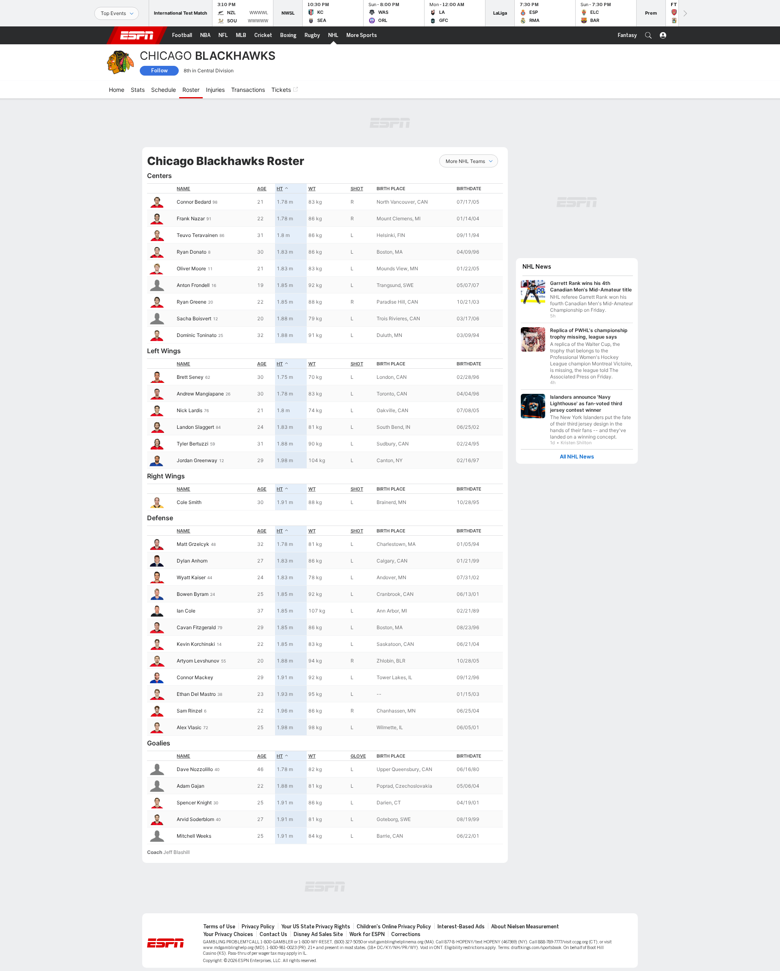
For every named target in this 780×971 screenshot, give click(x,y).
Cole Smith (189, 502)
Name (183, 188)
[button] (648, 35)
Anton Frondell (193, 285)
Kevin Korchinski (196, 644)
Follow (159, 70)
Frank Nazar (191, 218)
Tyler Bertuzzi (192, 444)
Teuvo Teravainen (197, 235)
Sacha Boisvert (194, 318)
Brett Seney (190, 377)
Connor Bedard (194, 202)
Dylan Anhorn (192, 561)
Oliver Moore (191, 268)
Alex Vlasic (189, 727)
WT (312, 188)
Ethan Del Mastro (196, 694)
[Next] (684, 13)
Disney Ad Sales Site (318, 934)
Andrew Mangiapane (200, 394)
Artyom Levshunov (198, 661)
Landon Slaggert (195, 427)
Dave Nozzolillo (195, 769)
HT (280, 188)
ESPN (137, 35)
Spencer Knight (194, 802)
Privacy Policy (258, 927)
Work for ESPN (367, 934)
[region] (325, 263)
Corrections (405, 934)
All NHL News (577, 453)
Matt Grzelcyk (193, 544)
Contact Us (273, 934)
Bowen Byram (192, 594)
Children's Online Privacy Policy (394, 927)
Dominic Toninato (197, 335)
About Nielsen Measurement (525, 927)
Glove (358, 756)
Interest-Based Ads (461, 927)
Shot (357, 188)
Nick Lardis (189, 410)
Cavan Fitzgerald (196, 627)
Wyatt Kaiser (191, 577)
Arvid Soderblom (195, 819)
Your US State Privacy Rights (315, 927)
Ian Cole (186, 611)
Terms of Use (219, 927)
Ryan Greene (191, 302)
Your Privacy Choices (228, 934)
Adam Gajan (190, 786)
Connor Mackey (195, 677)
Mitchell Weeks (194, 836)
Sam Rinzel (189, 711)
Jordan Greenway (197, 460)
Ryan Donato (191, 252)
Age (261, 188)
